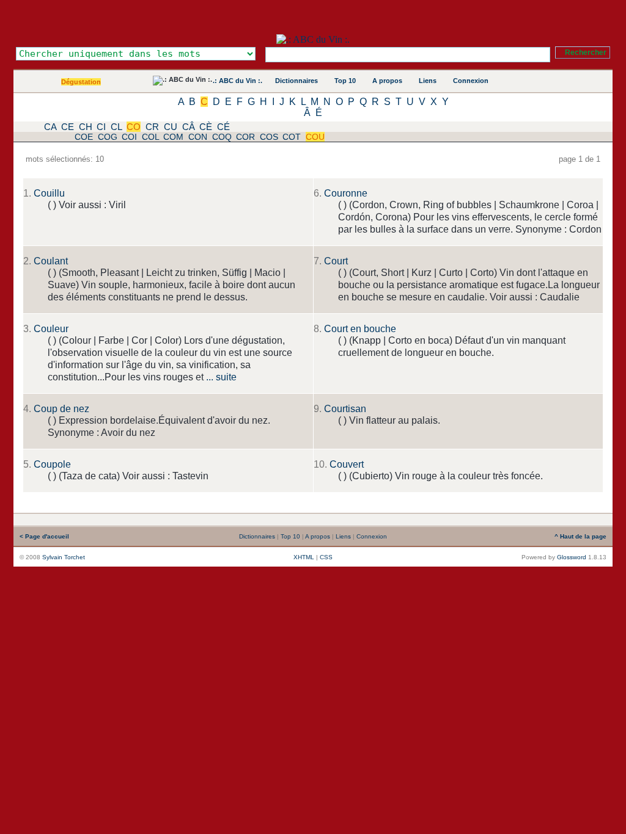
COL (150, 137)
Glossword (571, 557)
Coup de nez (61, 409)
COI (129, 137)
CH (85, 126)
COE (84, 137)
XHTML (303, 557)
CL (116, 126)
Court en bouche (360, 329)
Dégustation (81, 81)
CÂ (188, 126)
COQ (222, 137)
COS (269, 137)
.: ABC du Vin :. (237, 80)
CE (67, 126)
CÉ (223, 126)
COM (173, 137)
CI (101, 126)
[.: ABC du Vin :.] (313, 39)
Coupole (52, 464)
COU (315, 137)
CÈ (205, 126)
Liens (427, 80)
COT (291, 137)
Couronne (345, 193)
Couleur (51, 329)
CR (152, 126)
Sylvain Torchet (63, 557)
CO (134, 126)
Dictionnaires (296, 80)
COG (107, 137)
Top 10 (345, 80)
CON (197, 137)
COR (245, 137)
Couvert (347, 464)
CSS (326, 557)
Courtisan (345, 409)
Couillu (49, 193)
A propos (387, 80)
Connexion (470, 80)
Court (336, 261)
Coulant (51, 261)
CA (50, 126)
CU (170, 126)
